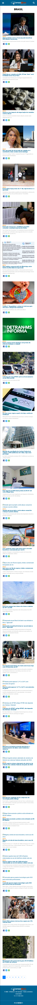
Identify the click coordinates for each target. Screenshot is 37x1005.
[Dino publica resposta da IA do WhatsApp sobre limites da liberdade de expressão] (18, 253)
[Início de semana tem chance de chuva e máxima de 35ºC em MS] (18, 592)
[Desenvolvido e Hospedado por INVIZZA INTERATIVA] (18, 1003)
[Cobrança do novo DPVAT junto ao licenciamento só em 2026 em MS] (18, 363)
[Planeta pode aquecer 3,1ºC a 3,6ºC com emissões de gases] (18, 682)
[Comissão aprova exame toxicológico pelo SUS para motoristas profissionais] (18, 878)
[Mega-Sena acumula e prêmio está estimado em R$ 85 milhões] (18, 814)
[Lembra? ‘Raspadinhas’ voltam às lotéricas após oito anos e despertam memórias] (18, 292)
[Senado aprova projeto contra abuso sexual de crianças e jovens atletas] (18, 506)
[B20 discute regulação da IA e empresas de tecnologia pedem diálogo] (18, 784)
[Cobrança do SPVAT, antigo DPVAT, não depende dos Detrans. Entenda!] (18, 704)
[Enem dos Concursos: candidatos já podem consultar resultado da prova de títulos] (18, 213)
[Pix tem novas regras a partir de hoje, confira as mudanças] (18, 399)
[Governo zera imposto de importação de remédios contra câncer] (18, 99)
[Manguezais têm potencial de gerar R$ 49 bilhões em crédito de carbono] (18, 947)
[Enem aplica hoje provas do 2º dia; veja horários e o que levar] (18, 175)
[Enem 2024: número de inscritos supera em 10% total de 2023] (18, 907)
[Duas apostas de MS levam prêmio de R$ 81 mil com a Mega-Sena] (18, 477)
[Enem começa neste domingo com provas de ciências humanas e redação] (18, 329)
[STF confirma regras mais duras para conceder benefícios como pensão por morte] (18, 535)
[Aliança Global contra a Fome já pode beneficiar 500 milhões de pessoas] (18, 24)
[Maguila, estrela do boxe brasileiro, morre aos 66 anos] (18, 836)
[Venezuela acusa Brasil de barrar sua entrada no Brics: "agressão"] (18, 621)
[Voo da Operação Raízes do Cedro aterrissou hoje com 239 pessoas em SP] (18, 652)
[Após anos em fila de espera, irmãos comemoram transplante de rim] (18, 564)
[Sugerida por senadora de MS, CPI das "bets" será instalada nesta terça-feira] (18, 60)
